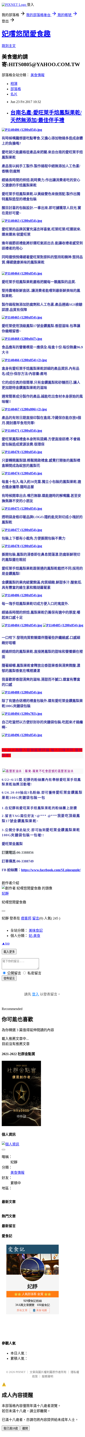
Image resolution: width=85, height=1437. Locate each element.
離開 (25, 1428)
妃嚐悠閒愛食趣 (26, 34)
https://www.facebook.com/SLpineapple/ (51, 870)
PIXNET (21, 1372)
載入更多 (9, 951)
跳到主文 (9, 46)
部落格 (15, 89)
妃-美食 (34, 936)
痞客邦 (26, 918)
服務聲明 (47, 1376)
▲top (6, 943)
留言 (35, 918)
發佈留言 (9, 978)
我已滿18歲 (10, 1428)
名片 (13, 94)
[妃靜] (38, 771)
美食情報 (37, 75)
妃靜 (5, 893)
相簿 (13, 84)
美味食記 (36, 930)
